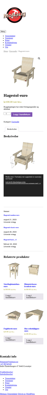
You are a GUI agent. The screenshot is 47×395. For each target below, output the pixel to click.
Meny (3, 31)
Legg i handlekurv (21, 114)
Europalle (13, 51)
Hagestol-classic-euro (11, 227)
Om (6, 47)
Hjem (6, 51)
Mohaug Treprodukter (8, 394)
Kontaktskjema (11, 43)
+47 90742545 (6, 364)
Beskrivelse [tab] (12, 129)
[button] (39, 58)
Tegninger (9, 38)
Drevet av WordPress (26, 394)
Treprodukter (10, 36)
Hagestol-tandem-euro (11, 215)
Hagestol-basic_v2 (10, 240)
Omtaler (8, 45)
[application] (23, 185)
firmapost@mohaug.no (9, 362)
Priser (7, 40)
